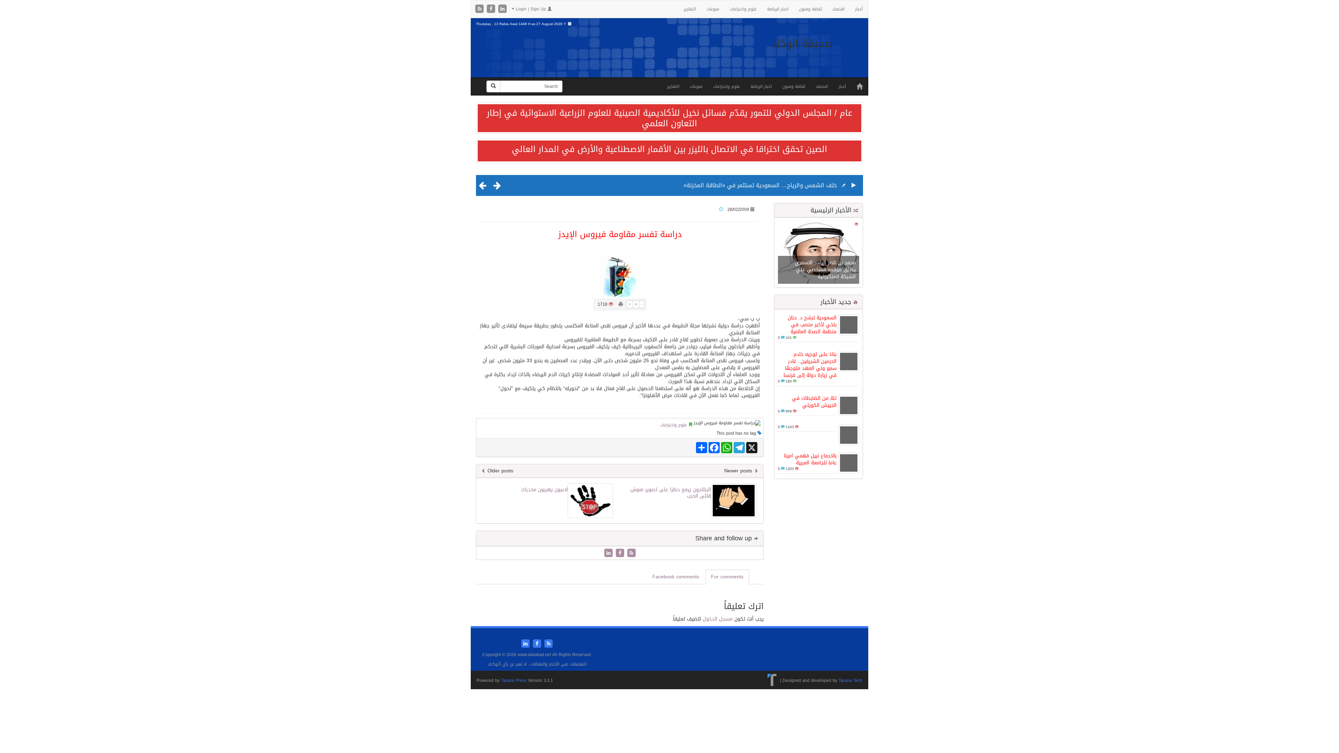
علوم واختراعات (743, 9)
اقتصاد (838, 9)
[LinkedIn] (502, 9)
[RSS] (480, 9)
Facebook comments (675, 576)
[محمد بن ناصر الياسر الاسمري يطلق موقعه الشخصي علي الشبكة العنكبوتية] (818, 253)
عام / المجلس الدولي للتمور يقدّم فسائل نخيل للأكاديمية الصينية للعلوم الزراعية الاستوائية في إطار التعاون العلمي (669, 118)
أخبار (859, 9)
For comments (727, 576)
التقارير (690, 9)
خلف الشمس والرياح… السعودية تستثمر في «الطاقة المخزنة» (760, 185)
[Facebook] (492, 9)
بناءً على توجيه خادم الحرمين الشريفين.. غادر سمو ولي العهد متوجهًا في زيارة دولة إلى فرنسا (810, 365)
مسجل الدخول (718, 619)
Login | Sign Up (530, 9)
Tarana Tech (850, 680)
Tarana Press (514, 680)
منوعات (712, 9)
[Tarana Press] (772, 680)
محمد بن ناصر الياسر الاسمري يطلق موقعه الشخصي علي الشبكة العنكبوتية (825, 269)
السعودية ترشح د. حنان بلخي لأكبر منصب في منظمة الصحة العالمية (812, 324)
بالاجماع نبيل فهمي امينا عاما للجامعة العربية (810, 459)
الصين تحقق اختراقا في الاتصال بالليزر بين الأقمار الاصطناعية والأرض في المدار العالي (669, 149)
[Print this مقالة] (621, 304)
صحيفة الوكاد (802, 43)
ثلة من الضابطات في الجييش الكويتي (814, 402)
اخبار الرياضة (777, 9)
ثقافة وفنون (810, 9)
